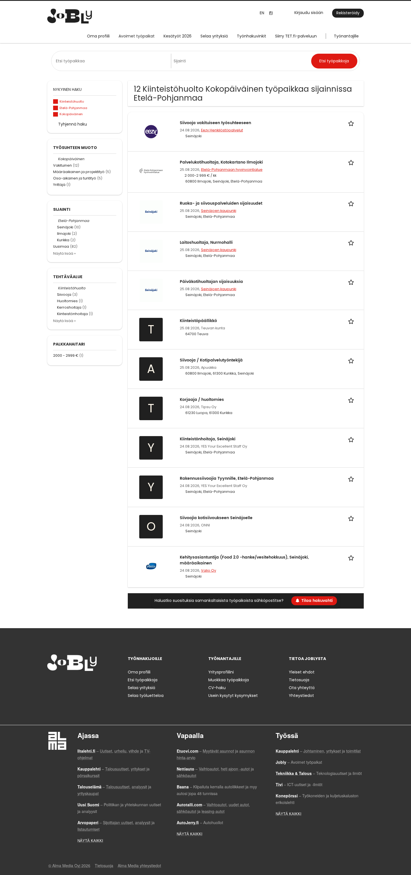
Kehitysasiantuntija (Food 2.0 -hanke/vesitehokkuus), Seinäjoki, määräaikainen (244, 560)
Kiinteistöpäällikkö (198, 321)
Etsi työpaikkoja (142, 680)
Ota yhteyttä (302, 687)
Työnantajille (346, 36)
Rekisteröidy (348, 13)
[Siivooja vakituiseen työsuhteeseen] (151, 131)
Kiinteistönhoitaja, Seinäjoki (207, 439)
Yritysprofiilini (221, 672)
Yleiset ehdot (302, 672)
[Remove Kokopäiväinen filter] (55, 159)
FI (271, 13)
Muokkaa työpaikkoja (228, 680)
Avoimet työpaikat (137, 36)
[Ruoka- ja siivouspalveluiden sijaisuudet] (151, 211)
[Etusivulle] (69, 16)
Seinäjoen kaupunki (218, 210)
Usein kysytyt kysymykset (233, 695)
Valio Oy (208, 570)
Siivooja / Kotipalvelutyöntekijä (211, 360)
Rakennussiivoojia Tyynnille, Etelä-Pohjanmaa (227, 478)
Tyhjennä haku (72, 124)
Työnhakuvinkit (251, 36)
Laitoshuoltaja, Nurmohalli (206, 242)
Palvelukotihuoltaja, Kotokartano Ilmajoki (221, 162)
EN (262, 13)
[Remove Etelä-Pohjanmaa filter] (55, 220)
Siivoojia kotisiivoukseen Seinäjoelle (216, 518)
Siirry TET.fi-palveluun (296, 36)
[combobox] (112, 60)
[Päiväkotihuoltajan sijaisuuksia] (151, 290)
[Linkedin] (70, 682)
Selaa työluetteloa (146, 695)
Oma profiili (98, 36)
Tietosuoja (299, 680)
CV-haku (217, 687)
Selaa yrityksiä (214, 36)
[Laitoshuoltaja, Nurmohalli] (151, 251)
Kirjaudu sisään (308, 12)
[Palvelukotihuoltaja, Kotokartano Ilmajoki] (151, 170)
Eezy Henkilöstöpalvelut (222, 130)
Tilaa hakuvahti (317, 600)
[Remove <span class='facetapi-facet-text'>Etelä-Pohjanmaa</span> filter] (55, 108)
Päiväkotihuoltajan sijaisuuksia (211, 281)
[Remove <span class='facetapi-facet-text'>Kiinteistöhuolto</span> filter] (55, 101)
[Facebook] (51, 682)
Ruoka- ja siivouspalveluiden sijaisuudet (221, 203)
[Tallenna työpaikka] (352, 123)
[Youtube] (87, 682)
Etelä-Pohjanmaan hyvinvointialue (232, 169)
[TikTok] (79, 682)
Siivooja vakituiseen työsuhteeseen (215, 123)
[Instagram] (60, 682)
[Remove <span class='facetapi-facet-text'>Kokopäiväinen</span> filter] (55, 114)
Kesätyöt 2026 (178, 36)
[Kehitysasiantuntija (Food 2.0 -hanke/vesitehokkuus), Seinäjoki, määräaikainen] (151, 565)
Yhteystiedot (301, 695)
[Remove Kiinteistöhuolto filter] (55, 288)
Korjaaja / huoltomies (202, 399)
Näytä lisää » (64, 253)
